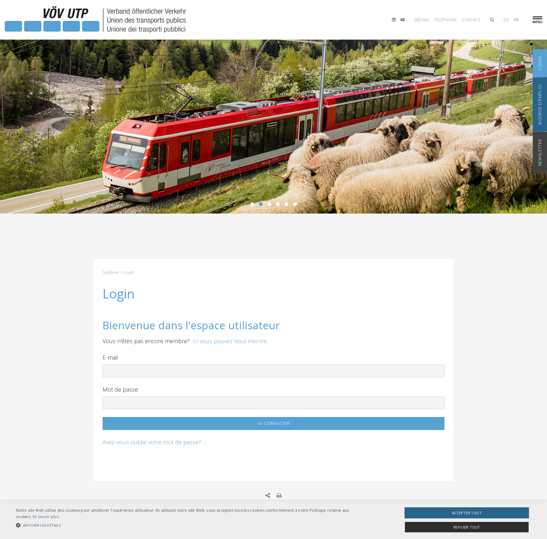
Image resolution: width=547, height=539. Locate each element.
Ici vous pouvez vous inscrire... (231, 341)
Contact (471, 19)
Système (111, 272)
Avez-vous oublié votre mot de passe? (152, 442)
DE (506, 19)
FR (516, 19)
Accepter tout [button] (466, 512)
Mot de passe (120, 389)
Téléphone (445, 19)
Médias (421, 19)
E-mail (110, 357)
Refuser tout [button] (466, 527)
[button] (183, 525)
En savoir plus (46, 516)
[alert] (273, 520)
